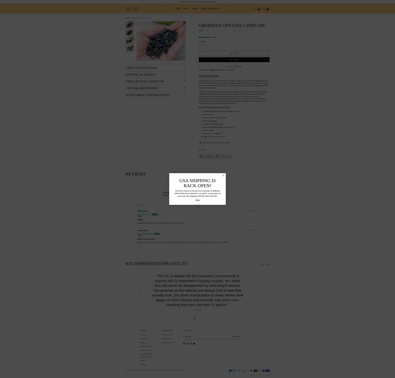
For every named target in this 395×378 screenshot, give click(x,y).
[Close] (223, 175)
